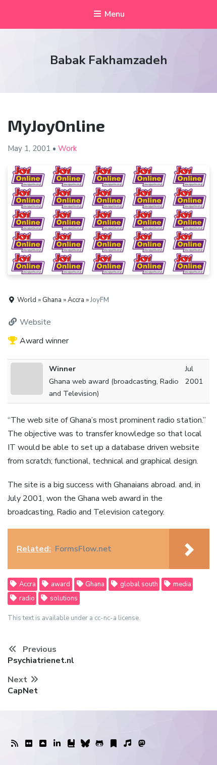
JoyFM (99, 299)
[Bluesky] (85, 743)
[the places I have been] (43, 743)
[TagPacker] (113, 743)
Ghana (94, 584)
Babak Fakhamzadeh (109, 60)
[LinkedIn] (57, 743)
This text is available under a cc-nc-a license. (74, 618)
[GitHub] (99, 743)
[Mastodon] (142, 743)
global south (138, 584)
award (59, 584)
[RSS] (15, 743)
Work (67, 148)
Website (34, 322)
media (181, 584)
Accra (27, 584)
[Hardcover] (71, 743)
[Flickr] (29, 743)
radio (26, 598)
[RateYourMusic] (128, 743)
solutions (63, 598)
